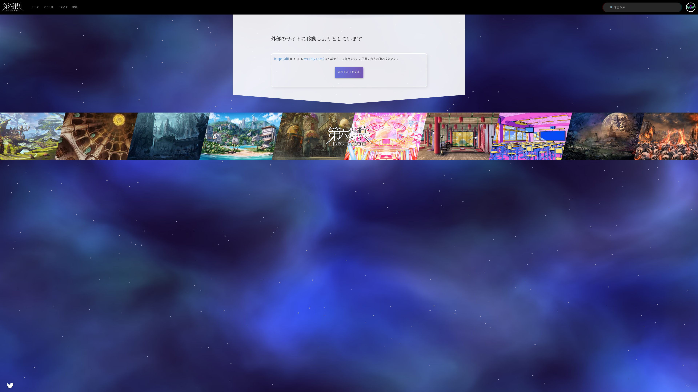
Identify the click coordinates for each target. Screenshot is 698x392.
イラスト (63, 7)
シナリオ (48, 7)
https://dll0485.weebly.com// (299, 59)
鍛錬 (74, 7)
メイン (35, 7)
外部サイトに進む (349, 72)
